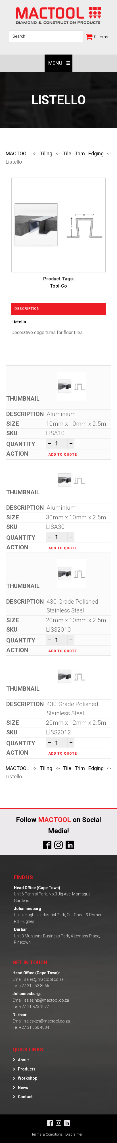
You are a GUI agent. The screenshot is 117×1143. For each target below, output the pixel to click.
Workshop (27, 1078)
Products (26, 1069)
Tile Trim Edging (83, 153)
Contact (25, 1096)
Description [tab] (27, 308)
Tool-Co (58, 286)
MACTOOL (17, 153)
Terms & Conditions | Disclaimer (57, 1134)
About (23, 1060)
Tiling (46, 153)
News (23, 1087)
